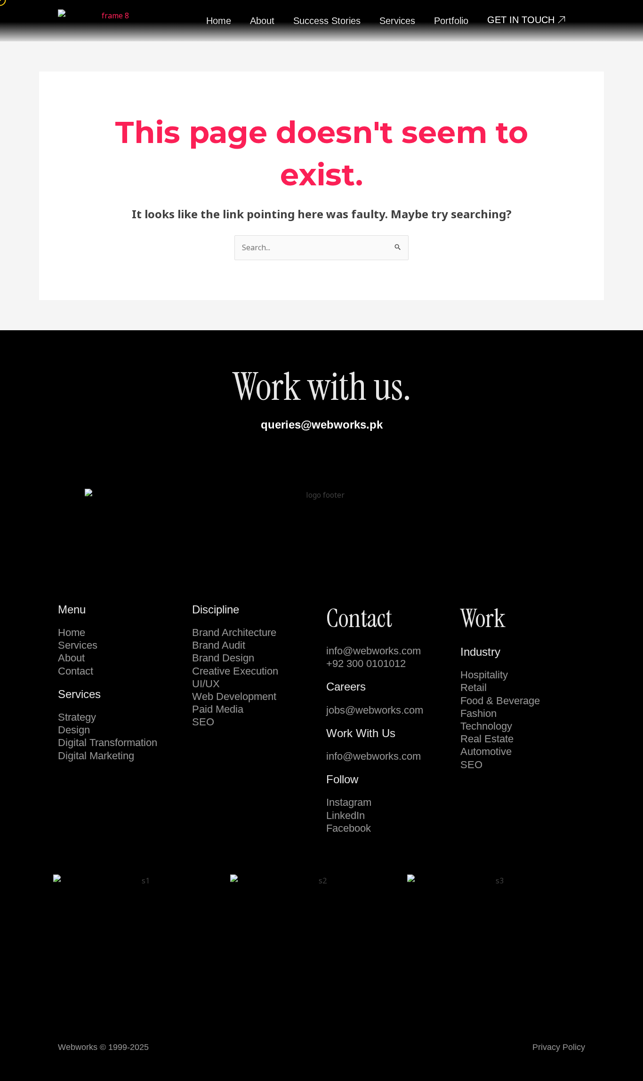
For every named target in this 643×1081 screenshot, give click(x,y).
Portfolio (451, 21)
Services (397, 21)
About (262, 21)
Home (218, 21)
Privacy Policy (558, 1047)
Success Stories (327, 21)
